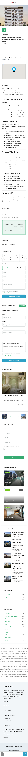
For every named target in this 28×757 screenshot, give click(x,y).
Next (18, 416)
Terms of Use (6, 292)
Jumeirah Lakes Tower (10, 715)
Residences (5, 34)
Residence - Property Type (11, 616)
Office (6, 634)
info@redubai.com (9, 734)
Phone (4, 321)
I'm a (3, 336)
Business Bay (7, 718)
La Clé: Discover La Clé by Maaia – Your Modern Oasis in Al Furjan (18, 555)
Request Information (14, 360)
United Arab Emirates (9, 244)
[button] (14, 69)
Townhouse (7, 621)
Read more (6, 701)
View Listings (22, 305)
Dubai (6, 712)
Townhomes (8, 637)
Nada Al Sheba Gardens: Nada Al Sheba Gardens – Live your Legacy (18, 534)
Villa (6, 618)
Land (6, 624)
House (6, 629)
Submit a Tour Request (14, 296)
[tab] (4, 30)
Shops (6, 640)
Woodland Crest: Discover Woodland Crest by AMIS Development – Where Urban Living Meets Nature (18, 567)
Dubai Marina (8, 710)
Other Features (15, 454)
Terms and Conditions (14, 750)
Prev (10, 416)
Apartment (7, 613)
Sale (6, 600)
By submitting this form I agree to (11, 292)
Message (4, 340)
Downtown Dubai (8, 720)
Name (3, 314)
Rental (6, 597)
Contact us (6, 737)
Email (3, 328)
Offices (6, 632)
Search (14, 457)
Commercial (8, 626)
